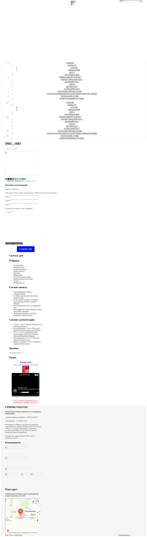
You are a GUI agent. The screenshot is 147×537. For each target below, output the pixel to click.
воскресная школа (20, 269)
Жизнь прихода (19, 271)
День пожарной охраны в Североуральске (22, 293)
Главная (70, 63)
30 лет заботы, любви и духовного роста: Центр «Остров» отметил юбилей (26, 301)
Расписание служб (70, 96)
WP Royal (18, 535)
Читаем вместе (18, 283)
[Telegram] (20, 179)
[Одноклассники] (16, 179)
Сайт (7, 204)
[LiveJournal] (11, 179)
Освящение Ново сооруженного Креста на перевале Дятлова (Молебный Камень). (26, 334)
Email (7, 200)
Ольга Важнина (19, 328)
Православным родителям (23, 279)
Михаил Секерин (19, 342)
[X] (8, 179)
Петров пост (72, 86)
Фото (71, 72)
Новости (72, 65)
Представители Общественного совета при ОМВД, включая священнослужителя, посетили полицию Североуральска (27, 312)
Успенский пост (72, 89)
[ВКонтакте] (6, 179)
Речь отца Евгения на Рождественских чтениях (27, 329)
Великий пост (72, 82)
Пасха (72, 84)
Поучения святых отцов (70, 91)
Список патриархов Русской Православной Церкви (72, 94)
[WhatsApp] (25, 179)
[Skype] (18, 179)
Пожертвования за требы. (72, 98)
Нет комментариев (29, 181)
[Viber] (23, 179)
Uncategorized (18, 265)
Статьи (74, 67)
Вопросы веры (18, 267)
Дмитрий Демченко (14, 181)
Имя (7, 196)
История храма (72, 75)
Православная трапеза (70, 77)
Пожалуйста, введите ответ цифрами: (19, 208)
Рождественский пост (72, 79)
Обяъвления (74, 70)
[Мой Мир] (13, 179)
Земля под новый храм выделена (26, 339)
